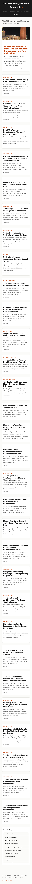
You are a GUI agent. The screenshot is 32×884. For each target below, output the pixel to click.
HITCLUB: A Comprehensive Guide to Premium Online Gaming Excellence (14, 106)
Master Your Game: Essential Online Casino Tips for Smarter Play (15, 523)
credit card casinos (10, 834)
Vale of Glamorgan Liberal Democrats (16, 5)
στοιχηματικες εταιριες (11, 843)
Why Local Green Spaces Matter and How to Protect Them (14, 336)
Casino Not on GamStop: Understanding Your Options (15, 234)
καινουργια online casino (11, 853)
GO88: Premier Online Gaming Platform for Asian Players (15, 81)
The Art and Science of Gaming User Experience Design (16, 756)
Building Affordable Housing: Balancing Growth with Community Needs (15, 309)
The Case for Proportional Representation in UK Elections (16, 284)
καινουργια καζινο (10, 856)
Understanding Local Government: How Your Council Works (15, 259)
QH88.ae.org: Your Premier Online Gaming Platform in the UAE (15, 184)
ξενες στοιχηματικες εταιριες (13, 850)
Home (5, 11)
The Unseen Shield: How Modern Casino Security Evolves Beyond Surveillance (14, 679)
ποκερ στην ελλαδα (10, 863)
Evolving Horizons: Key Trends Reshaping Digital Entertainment (15, 501)
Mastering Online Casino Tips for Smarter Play (15, 406)
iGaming (12, 11)
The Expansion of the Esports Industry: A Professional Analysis (15, 652)
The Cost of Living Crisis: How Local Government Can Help (15, 361)
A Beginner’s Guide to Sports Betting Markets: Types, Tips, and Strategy (15, 731)
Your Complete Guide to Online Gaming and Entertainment (15, 210)
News (16, 14)
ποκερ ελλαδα (8, 860)
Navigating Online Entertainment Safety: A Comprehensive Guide (13, 452)
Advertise (9, 880)
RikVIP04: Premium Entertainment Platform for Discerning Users (14, 132)
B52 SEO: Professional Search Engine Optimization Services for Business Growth (15, 158)
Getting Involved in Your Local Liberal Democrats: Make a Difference (15, 384)
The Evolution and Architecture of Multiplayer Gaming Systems (14, 600)
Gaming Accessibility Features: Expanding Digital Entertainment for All (15, 547)
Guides (26, 11)
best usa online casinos (11, 837)
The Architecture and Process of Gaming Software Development (15, 781)
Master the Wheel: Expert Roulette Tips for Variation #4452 (14, 427)
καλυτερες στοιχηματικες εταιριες (14, 847)
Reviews (19, 11)
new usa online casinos (11, 840)
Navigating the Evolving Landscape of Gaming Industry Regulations (15, 574)
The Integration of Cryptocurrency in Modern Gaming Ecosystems (14, 478)
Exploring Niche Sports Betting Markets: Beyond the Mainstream (15, 705)
